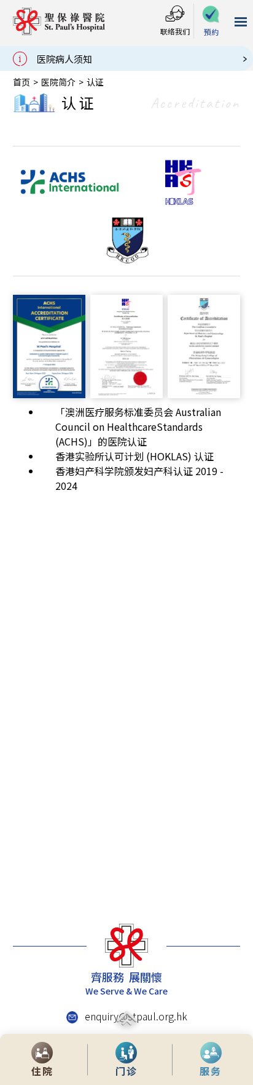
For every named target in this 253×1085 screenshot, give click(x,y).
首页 (21, 82)
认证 (95, 82)
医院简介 (58, 82)
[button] (211, 22)
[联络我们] (175, 14)
